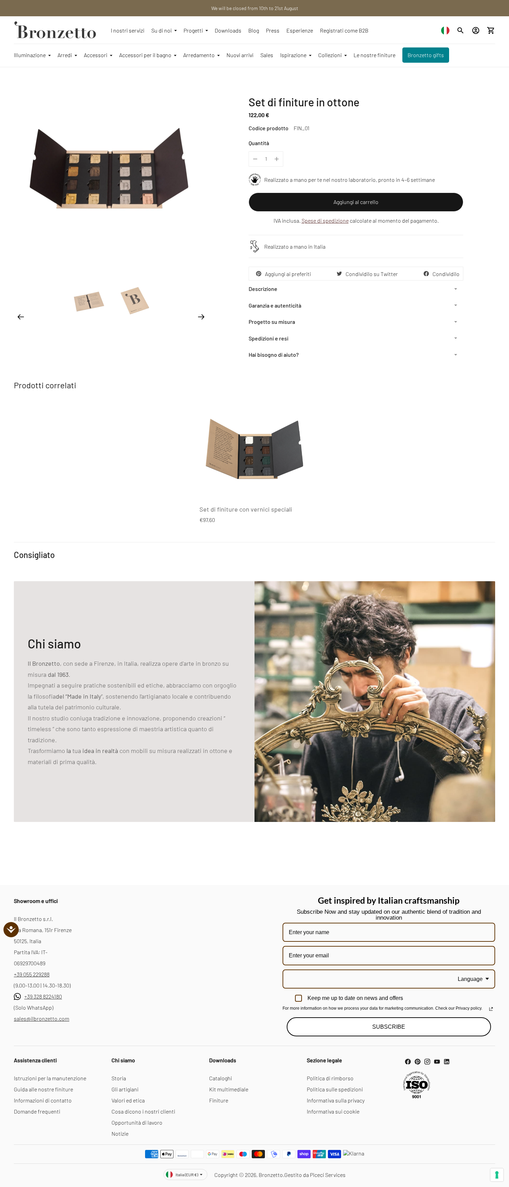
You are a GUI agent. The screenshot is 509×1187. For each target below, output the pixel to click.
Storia (118, 1078)
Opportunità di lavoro (136, 1122)
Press (272, 30)
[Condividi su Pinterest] (258, 274)
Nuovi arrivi (239, 55)
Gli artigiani (125, 1089)
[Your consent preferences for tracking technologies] (496, 1174)
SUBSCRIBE (388, 1027)
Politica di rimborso (330, 1078)
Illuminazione (30, 55)
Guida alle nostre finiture (43, 1089)
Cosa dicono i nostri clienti (143, 1111)
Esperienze (299, 30)
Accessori (95, 55)
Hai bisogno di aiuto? (274, 354)
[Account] (475, 30)
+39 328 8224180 (43, 996)
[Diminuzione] (255, 159)
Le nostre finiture (374, 55)
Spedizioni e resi (268, 338)
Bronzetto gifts (426, 55)
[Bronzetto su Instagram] (427, 1061)
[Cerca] (460, 30)
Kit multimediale (228, 1089)
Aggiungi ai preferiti (288, 274)
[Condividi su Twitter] (339, 274)
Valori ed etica (128, 1100)
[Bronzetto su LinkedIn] (446, 1061)
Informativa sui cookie (333, 1111)
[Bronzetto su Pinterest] (417, 1061)
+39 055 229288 (32, 974)
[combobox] (445, 30)
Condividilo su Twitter (372, 274)
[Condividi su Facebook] (426, 274)
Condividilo (445, 274)
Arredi (64, 55)
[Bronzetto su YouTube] (437, 1061)
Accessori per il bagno (145, 55)
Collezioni (330, 55)
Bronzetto (271, 1174)
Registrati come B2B (344, 30)
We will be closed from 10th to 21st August (254, 8)
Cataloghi (220, 1078)
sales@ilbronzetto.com (41, 1018)
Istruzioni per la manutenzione (50, 1078)
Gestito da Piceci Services (315, 1174)
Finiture (218, 1100)
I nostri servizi (127, 30)
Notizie (119, 1133)
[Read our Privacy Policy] (491, 1009)
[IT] (445, 30)
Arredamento (199, 55)
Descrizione (263, 288)
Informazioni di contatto (43, 1100)
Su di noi (161, 30)
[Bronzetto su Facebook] (407, 1061)
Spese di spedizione (325, 220)
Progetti (193, 30)
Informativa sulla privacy (336, 1100)
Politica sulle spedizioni (335, 1089)
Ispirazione (293, 55)
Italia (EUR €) (187, 1174)
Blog (253, 30)
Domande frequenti (37, 1111)
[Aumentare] (276, 159)
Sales (266, 55)
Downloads (228, 30)
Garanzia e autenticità (275, 305)
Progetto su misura (272, 321)
